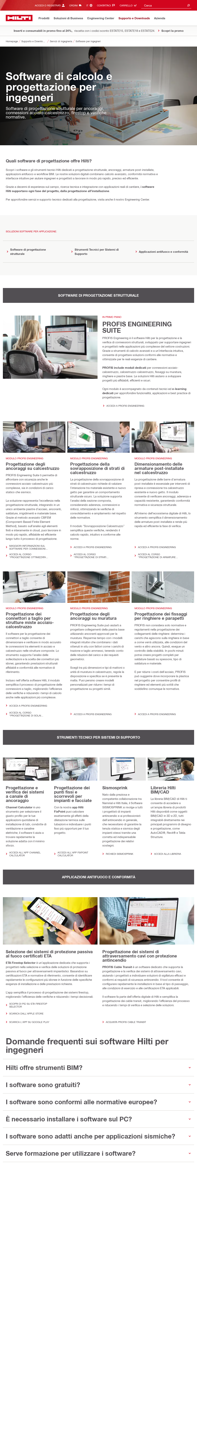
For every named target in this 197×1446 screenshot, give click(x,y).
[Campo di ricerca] (188, 5)
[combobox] (166, 5)
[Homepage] (19, 18)
